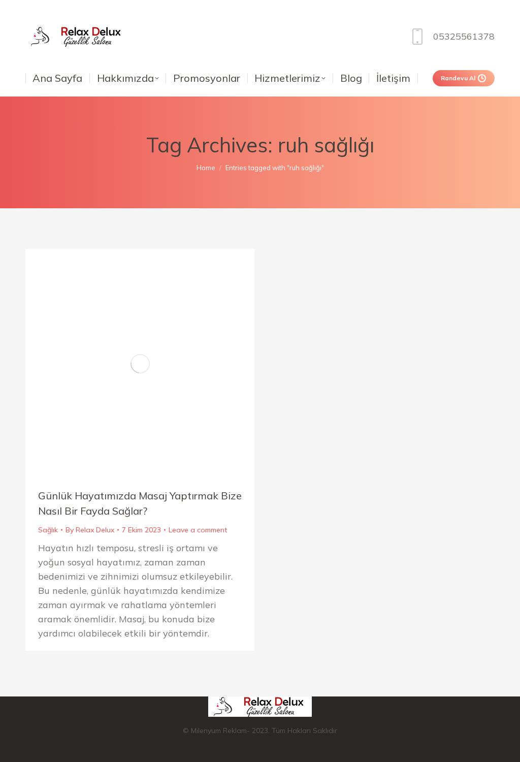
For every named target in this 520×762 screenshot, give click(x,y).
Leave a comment (198, 529)
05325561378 (464, 36)
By (90, 529)
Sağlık (48, 529)
